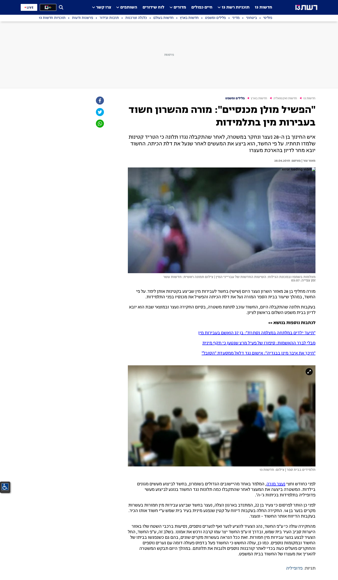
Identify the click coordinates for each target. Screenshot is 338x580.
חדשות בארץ (259, 98)
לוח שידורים (153, 7)
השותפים (128, 7)
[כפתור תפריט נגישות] (5, 486)
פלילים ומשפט (235, 98)
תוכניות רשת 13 (235, 7)
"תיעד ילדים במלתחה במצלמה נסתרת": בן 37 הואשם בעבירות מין (256, 333)
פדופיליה (294, 568)
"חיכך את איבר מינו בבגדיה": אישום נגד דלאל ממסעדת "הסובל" (258, 353)
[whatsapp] (99, 124)
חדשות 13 (263, 7)
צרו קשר (103, 7)
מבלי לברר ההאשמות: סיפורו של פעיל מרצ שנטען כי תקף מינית (258, 343)
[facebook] (99, 101)
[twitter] (99, 112)
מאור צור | (308, 161)
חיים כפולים (201, 7)
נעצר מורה (275, 484)
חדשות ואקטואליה (285, 98)
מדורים (180, 7)
